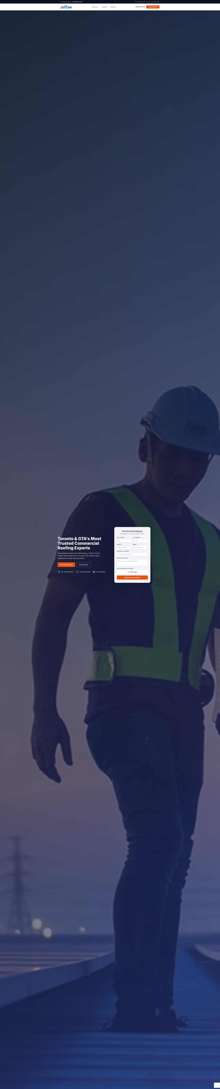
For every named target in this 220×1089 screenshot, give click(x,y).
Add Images (133, 572)
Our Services (83, 565)
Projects (104, 7)
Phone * (119, 544)
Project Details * (122, 558)
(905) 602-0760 (77, 1)
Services (94, 7)
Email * (135, 544)
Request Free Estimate (132, 577)
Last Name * (137, 537)
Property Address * (123, 551)
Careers (113, 7)
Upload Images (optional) (125, 568)
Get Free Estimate (66, 565)
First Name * (121, 537)
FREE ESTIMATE (152, 7)
